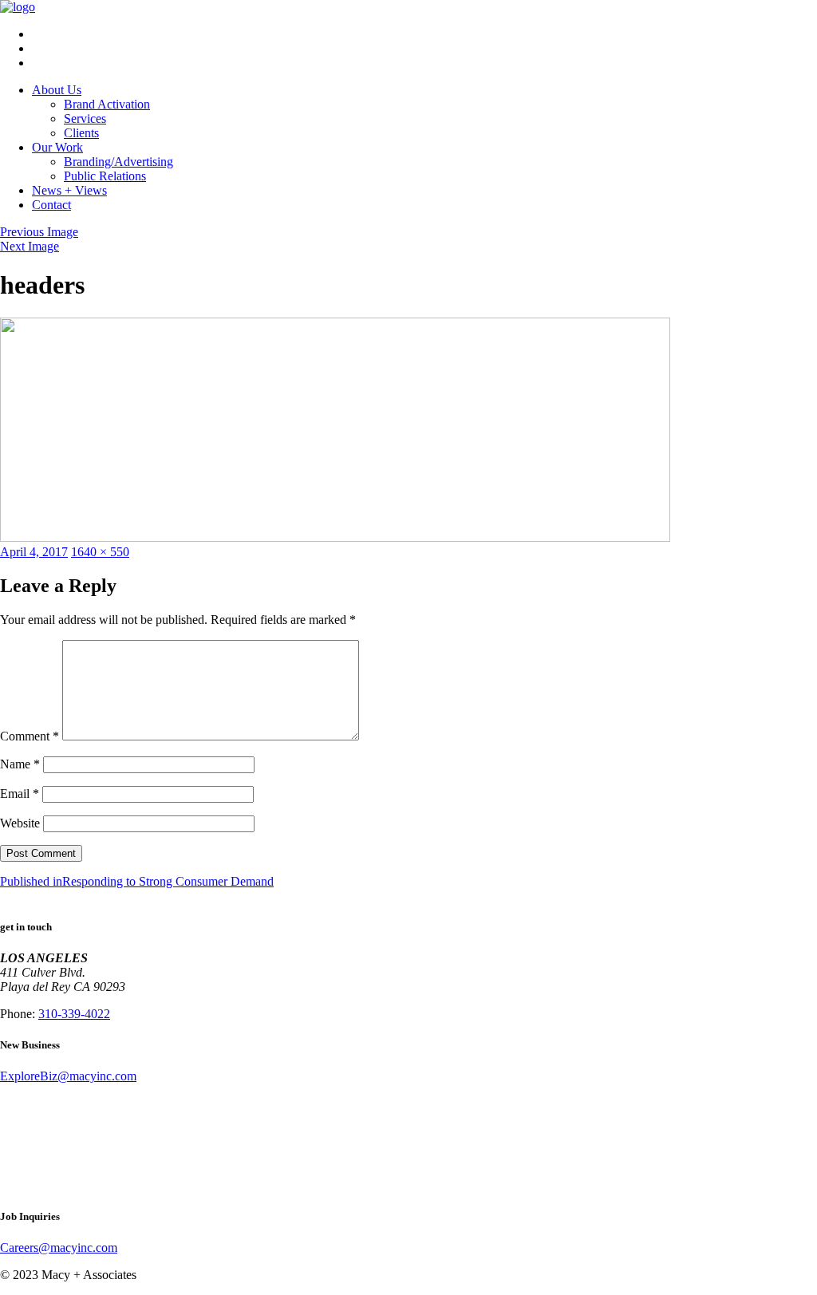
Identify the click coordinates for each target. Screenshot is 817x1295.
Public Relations (105, 176)
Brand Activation (107, 104)
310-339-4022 (74, 1014)
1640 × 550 (100, 552)
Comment (29, 736)
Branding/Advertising (118, 161)
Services (85, 118)
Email (19, 793)
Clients (81, 133)
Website (20, 823)
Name (20, 764)
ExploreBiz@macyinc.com (68, 1076)
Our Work (57, 147)
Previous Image (39, 232)
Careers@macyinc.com (58, 1247)
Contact (51, 204)
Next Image (29, 246)
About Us (56, 90)
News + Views (69, 190)
